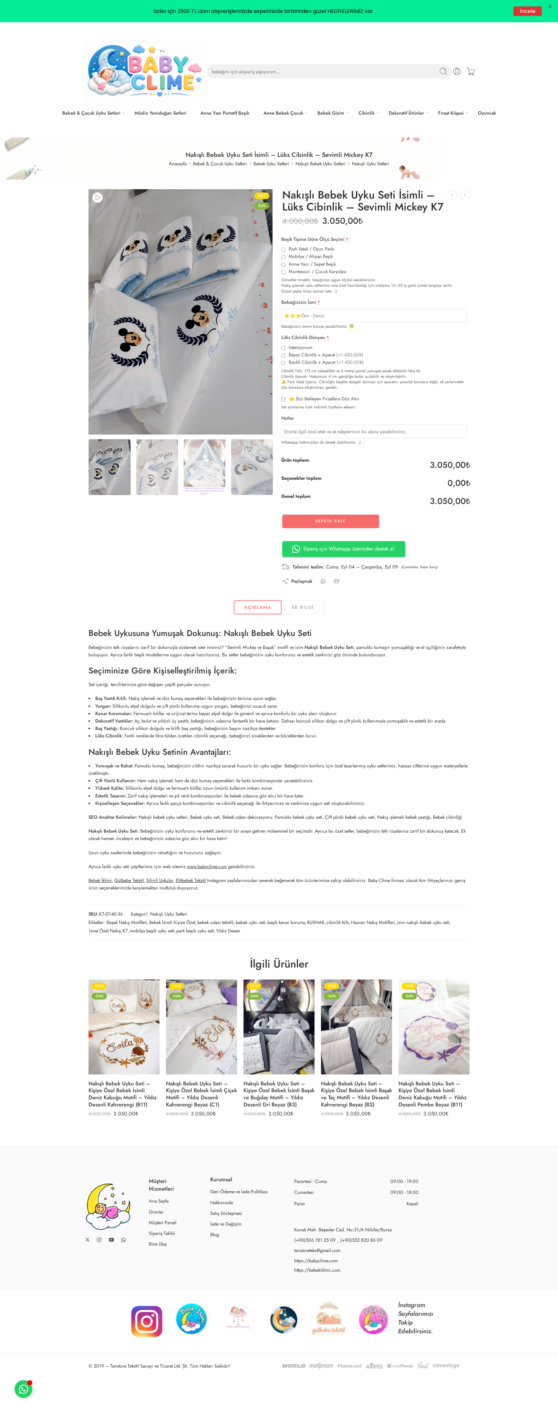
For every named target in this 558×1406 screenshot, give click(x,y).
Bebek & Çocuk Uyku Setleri (91, 112)
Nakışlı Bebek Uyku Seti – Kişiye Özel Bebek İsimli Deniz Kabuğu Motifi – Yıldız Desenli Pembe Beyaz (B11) (432, 1094)
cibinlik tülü (337, 922)
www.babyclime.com (207, 866)
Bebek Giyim (330, 112)
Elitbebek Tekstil (191, 880)
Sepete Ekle (330, 521)
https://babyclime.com (316, 1260)
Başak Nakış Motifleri (127, 922)
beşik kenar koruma (286, 922)
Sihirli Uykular (159, 880)
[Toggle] (23, 1389)
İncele (527, 11)
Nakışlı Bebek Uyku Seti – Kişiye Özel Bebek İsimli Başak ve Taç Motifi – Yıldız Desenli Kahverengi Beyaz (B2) (356, 1094)
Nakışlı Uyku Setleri (370, 163)
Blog (214, 1234)
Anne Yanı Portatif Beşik (225, 112)
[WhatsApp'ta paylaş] (323, 581)
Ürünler (156, 1211)
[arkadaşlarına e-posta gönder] (336, 581)
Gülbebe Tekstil (129, 880)
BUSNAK (316, 922)
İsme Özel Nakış (105, 930)
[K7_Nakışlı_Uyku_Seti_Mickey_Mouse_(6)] (180, 312)
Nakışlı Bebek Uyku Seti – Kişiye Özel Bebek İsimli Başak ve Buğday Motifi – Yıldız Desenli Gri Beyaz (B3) (279, 1094)
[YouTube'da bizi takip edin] (111, 1240)
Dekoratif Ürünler (406, 112)
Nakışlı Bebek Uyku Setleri (320, 163)
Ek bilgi (303, 607)
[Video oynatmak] (97, 197)
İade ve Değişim (226, 1223)
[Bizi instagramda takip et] (99, 1240)
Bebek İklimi (100, 880)
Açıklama (257, 607)
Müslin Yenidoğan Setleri (160, 112)
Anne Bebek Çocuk (283, 112)
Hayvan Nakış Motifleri (373, 922)
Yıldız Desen (228, 930)
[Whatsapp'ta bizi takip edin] (123, 1240)
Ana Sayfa (159, 1200)
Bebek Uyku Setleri (271, 163)
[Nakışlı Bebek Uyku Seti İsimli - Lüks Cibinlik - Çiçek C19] (465, 195)
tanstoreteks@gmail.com (317, 1250)
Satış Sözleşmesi (226, 1213)
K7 (125, 930)
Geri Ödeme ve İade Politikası (239, 1191)
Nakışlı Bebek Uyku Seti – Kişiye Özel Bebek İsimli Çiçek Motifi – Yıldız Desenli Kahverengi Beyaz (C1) (201, 1094)
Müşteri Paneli (163, 1222)
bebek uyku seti (250, 922)
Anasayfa (178, 163)
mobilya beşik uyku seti (152, 930)
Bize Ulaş (158, 1243)
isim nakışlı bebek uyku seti (423, 922)
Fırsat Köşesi (451, 112)
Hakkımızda (221, 1202)
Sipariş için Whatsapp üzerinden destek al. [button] (349, 548)
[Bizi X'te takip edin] (87, 1239)
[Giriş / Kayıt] (456, 71)
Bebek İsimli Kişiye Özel (172, 922)
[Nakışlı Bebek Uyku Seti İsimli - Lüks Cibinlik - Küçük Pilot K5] (452, 195)
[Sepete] (470, 71)
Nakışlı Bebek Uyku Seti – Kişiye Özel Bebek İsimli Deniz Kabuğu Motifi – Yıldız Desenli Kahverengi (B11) (122, 1094)
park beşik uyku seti (195, 930)
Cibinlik (366, 112)
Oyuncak (487, 112)
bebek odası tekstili (215, 922)
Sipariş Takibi (162, 1233)
